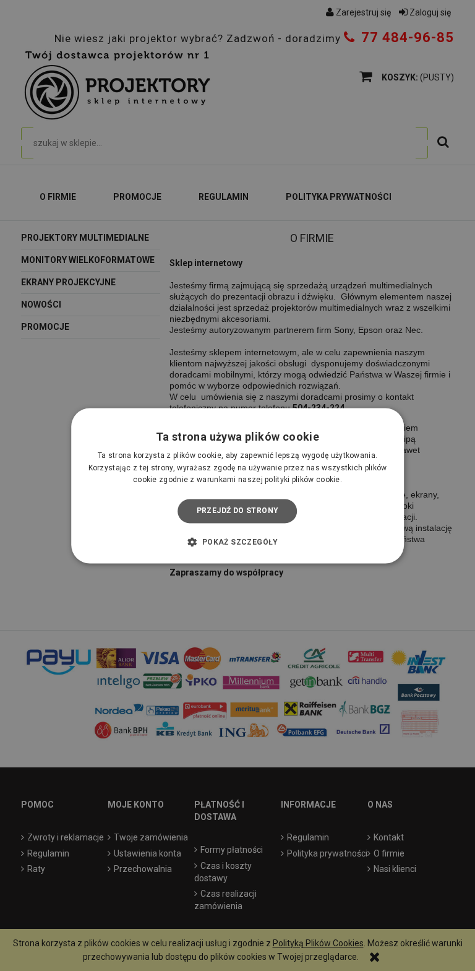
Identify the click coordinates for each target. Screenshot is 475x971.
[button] (237, 541)
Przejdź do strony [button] (238, 511)
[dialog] (237, 485)
